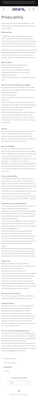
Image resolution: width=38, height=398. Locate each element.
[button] (4, 9)
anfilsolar (16, 394)
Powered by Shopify (23, 394)
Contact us (7, 371)
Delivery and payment (10, 358)
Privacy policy (8, 367)
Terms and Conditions (10, 363)
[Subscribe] (28, 383)
